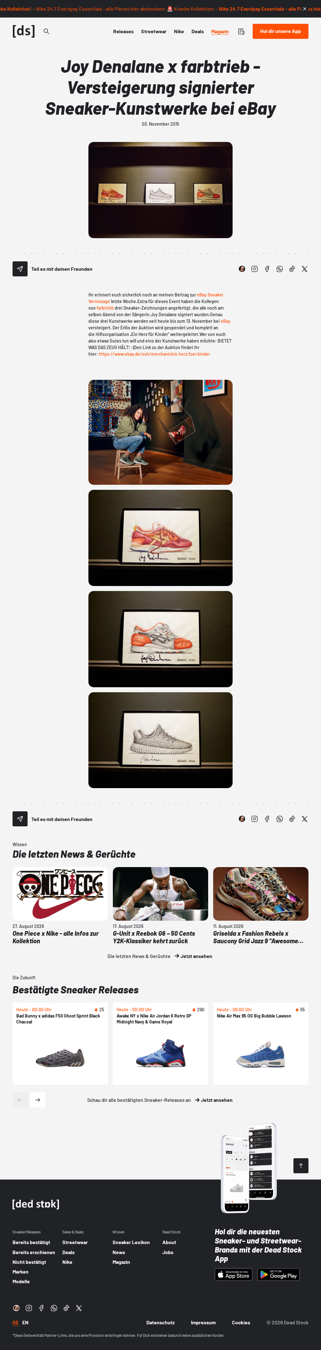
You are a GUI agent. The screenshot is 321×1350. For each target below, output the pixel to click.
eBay (225, 321)
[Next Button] (37, 1099)
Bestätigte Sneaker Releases (76, 989)
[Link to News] (46, 31)
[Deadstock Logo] (24, 31)
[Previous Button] (20, 1099)
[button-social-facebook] (267, 269)
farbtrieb (105, 308)
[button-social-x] (304, 269)
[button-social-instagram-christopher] (242, 269)
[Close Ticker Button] (304, 9)
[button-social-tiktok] (292, 269)
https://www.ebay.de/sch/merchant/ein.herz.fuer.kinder (154, 354)
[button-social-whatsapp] (279, 269)
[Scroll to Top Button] (300, 1165)
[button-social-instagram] (254, 269)
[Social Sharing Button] (20, 268)
